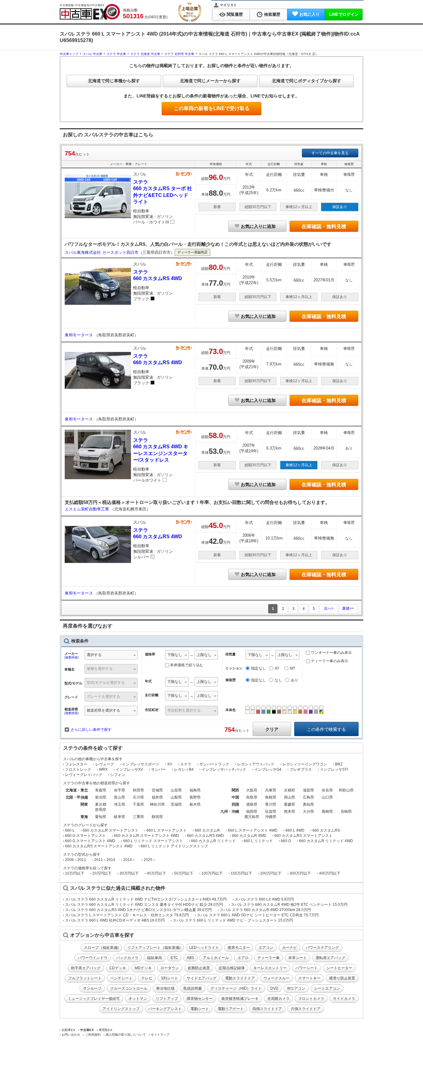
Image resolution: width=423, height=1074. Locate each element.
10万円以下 (74, 873)
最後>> (348, 608)
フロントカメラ (311, 998)
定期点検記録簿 (232, 968)
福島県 (195, 790)
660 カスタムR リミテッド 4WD (326, 841)
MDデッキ (143, 968)
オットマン (138, 998)
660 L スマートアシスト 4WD (252, 830)
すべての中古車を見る (330, 153)
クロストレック (78, 769)
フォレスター (76, 764)
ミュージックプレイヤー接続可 (94, 998)
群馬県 (100, 810)
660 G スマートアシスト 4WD (90, 841)
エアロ (243, 958)
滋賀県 (308, 790)
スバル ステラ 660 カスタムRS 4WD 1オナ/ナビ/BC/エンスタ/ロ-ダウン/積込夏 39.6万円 (138, 910)
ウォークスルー (277, 978)
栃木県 (195, 804)
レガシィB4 (184, 769)
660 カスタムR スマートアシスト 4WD (146, 835)
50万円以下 (183, 873)
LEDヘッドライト (204, 947)
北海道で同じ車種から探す (114, 80)
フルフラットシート (85, 978)
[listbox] (177, 655)
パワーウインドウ (92, 958)
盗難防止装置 (199, 968)
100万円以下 (212, 873)
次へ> (329, 608)
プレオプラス (301, 769)
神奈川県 (157, 804)
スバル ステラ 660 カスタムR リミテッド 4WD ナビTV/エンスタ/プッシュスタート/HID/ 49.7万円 (146, 899)
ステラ (185, 764)
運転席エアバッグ (330, 958)
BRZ (338, 764)
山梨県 (176, 797)
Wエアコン (296, 988)
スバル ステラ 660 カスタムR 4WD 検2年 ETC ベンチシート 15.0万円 (289, 904)
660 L (70, 830)
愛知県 (100, 817)
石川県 (138, 797)
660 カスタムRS (326, 830)
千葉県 (138, 804)
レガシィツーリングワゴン (304, 764)
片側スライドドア (306, 1009)
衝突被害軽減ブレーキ (240, 998)
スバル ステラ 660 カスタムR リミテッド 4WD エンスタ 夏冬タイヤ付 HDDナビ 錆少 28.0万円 (144, 904)
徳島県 (251, 804)
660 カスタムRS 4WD (205, 835)
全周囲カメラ (278, 998)
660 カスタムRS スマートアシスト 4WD (99, 846)
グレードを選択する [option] (103, 696)
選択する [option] (94, 655)
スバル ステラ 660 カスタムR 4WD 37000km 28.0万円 (265, 910)
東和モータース (79, 335)
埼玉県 (119, 804)
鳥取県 (251, 797)
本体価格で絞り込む (186, 665)
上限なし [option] (204, 655)
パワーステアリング (322, 947)
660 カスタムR (207, 830)
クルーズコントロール (128, 988)
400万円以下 (329, 873)
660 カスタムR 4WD (249, 835)
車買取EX (105, 1030)
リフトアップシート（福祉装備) (154, 947)
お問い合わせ (71, 1034)
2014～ (129, 860)
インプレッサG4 (267, 769)
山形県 (176, 790)
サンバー (158, 769)
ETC (174, 958)
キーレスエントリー (270, 968)
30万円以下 (129, 873)
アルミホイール (216, 958)
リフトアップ (167, 998)
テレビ (146, 978)
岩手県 (119, 790)
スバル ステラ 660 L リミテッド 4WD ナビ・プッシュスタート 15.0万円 (233, 920)
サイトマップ (160, 1034)
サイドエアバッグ (201, 978)
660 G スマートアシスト (85, 835)
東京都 (100, 804)
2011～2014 (104, 860)
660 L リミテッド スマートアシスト (153, 841)
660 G (286, 841)
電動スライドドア (240, 978)
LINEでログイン (344, 14)
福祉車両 (154, 958)
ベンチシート (121, 978)
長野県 (195, 797)
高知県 (308, 804)
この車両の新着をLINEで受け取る (212, 108)
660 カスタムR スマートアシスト (110, 830)
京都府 (289, 790)
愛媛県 (289, 804)
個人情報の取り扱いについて (126, 1034)
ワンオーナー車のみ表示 (331, 652)
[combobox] (111, 655)
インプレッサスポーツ (140, 764)
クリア (271, 729)
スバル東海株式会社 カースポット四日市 (101, 252)
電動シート (199, 1009)
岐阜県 (119, 817)
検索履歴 (272, 14)
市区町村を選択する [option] (184, 710)
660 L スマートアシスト (166, 830)
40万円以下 (156, 873)
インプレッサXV (129, 769)
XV (169, 764)
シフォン (117, 775)
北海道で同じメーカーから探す (210, 80)
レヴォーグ (104, 764)
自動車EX (68, 1030)
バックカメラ (127, 958)
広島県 (308, 797)
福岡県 (251, 811)
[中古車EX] (90, 11)
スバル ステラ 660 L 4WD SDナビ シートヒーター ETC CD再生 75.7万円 (258, 915)
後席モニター (239, 947)
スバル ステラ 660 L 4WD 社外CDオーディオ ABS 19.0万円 (115, 920)
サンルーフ (92, 988)
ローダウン (169, 968)
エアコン (266, 947)
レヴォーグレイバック (83, 775)
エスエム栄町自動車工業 (87, 509)
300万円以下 (300, 873)
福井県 (157, 797)
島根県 (270, 797)
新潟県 (100, 797)
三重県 (138, 817)
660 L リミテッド (258, 841)
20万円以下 (101, 873)
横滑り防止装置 (342, 978)
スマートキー (309, 978)
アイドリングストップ (121, 1009)
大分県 (308, 811)
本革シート (297, 958)
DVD (274, 988)
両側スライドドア (267, 1009)
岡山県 (289, 797)
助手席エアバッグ (86, 968)
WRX (103, 769)
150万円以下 (241, 873)
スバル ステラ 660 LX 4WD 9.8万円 (264, 899)
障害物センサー (200, 998)
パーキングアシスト (165, 1009)
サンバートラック (214, 764)
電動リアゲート (231, 1009)
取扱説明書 (192, 988)
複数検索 (71, 657)
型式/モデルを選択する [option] (106, 682)
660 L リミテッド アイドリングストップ (174, 846)
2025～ (150, 860)
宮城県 (157, 790)
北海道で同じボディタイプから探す (306, 80)
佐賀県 (270, 811)
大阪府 (251, 790)
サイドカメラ (344, 998)
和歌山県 (346, 790)
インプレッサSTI (334, 769)
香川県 (270, 804)
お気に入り (309, 14)
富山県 (119, 797)
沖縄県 (270, 817)
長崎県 (327, 811)
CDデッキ (117, 968)
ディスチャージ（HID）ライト (236, 988)
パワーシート (306, 968)
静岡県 (157, 817)
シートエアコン (327, 988)
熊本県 (289, 811)
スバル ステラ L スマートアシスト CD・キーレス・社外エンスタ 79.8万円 (127, 915)
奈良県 (327, 790)
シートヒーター (339, 968)
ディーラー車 (268, 958)
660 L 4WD (295, 830)
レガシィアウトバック (255, 764)
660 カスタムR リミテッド (213, 841)
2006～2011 (75, 860)
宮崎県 (346, 811)
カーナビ (289, 947)
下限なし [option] (174, 655)
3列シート (169, 978)
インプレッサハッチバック (224, 769)
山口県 (327, 797)
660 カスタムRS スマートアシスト (303, 835)
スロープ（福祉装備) (101, 947)
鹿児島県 (251, 817)
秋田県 (138, 790)
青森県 (100, 790)
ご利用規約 (93, 1034)
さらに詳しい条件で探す (91, 729)
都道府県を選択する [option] (103, 710)
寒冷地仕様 (165, 988)
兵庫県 (270, 790)
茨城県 (176, 804)
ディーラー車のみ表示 (329, 661)
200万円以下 (270, 873)
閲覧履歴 (235, 14)
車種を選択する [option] (100, 669)
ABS (190, 958)
